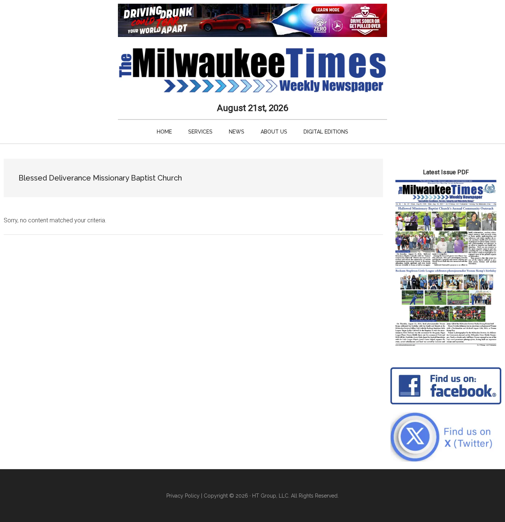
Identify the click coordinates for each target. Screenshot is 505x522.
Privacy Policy (183, 496)
